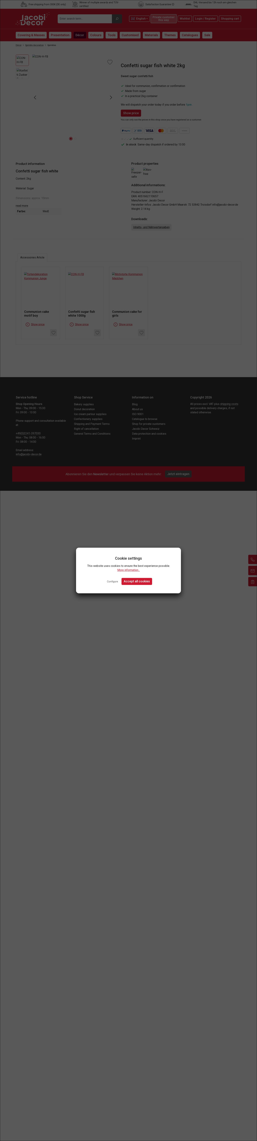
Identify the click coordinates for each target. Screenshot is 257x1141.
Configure (112, 581)
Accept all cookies (137, 581)
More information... (128, 570)
